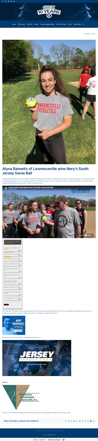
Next (93, 34)
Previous (87, 34)
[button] (83, 24)
